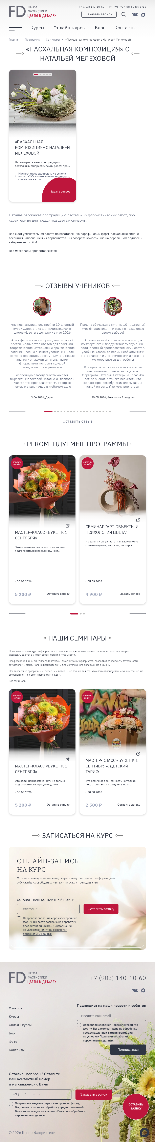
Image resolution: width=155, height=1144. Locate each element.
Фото (13, 1041)
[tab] (36, 74)
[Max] (143, 15)
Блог (100, 27)
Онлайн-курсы (69, 27)
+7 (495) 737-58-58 (127, 7)
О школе (15, 1008)
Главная (14, 39)
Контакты (125, 27)
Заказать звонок (99, 14)
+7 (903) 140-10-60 (92, 7)
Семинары (53, 39)
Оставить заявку (101, 909)
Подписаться (128, 1049)
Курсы (37, 27)
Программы (32, 39)
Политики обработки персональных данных (105, 1038)
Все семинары (17, 681)
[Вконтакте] (135, 15)
